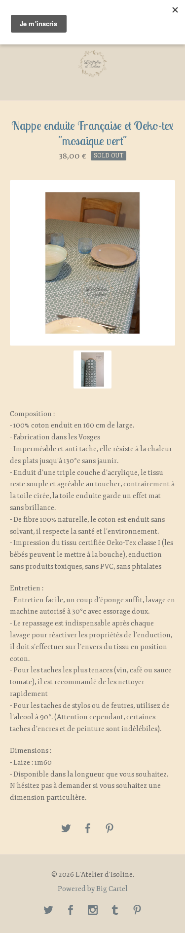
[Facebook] (70, 911)
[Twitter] (48, 911)
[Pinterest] (137, 911)
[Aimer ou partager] (88, 829)
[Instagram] (93, 911)
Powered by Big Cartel (93, 889)
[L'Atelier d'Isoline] (92, 63)
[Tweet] (66, 829)
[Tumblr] (115, 911)
